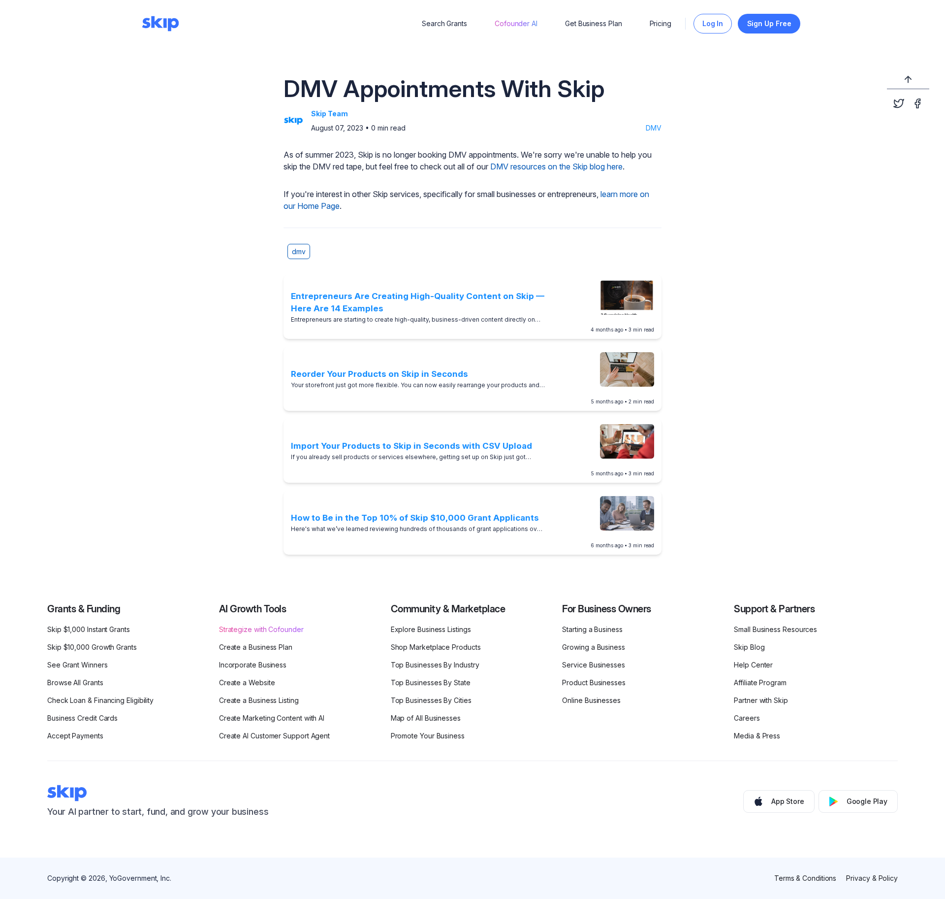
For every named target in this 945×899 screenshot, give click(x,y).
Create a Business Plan (255, 647)
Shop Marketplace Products (436, 647)
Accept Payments (75, 736)
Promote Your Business (428, 736)
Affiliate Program (760, 682)
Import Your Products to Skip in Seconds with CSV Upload (411, 446)
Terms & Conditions (805, 878)
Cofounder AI (516, 23)
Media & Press (757, 736)
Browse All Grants (75, 682)
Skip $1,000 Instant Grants (88, 629)
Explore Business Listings (431, 629)
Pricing (660, 23)
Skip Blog (749, 647)
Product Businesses (594, 682)
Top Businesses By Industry (435, 665)
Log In (713, 23)
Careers (746, 718)
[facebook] (917, 103)
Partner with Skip (761, 700)
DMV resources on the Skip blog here (556, 166)
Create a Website (247, 682)
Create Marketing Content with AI (271, 718)
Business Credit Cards (82, 718)
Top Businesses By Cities (431, 700)
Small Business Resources (775, 629)
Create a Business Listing (259, 700)
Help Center (753, 665)
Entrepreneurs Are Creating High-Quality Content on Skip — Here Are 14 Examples (417, 302)
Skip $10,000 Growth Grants (92, 647)
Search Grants (444, 23)
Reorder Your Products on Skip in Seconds (379, 374)
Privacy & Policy (872, 878)
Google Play (867, 801)
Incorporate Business (252, 665)
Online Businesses (591, 700)
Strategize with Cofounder (261, 629)
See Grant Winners (77, 665)
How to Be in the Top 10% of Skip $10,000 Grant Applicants (415, 518)
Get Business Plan (593, 23)
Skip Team (329, 113)
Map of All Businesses (426, 718)
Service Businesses (593, 665)
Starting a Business (592, 629)
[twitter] (898, 103)
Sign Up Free (769, 23)
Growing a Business (593, 647)
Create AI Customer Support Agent (274, 736)
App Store (787, 801)
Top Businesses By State (431, 682)
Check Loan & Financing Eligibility (100, 700)
